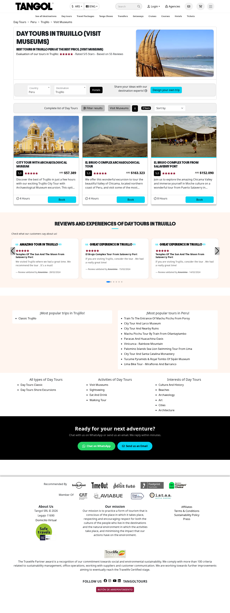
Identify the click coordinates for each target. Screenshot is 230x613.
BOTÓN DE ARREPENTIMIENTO (115, 589)
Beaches (164, 390)
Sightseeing (97, 390)
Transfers (123, 16)
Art (160, 400)
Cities (162, 405)
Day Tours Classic (32, 385)
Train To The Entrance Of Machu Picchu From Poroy (157, 318)
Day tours (66, 16)
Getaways (138, 16)
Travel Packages (85, 16)
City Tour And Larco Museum (142, 323)
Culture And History (171, 385)
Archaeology (167, 395)
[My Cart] (200, 6)
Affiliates (186, 507)
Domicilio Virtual (46, 520)
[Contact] (189, 6)
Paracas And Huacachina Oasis (143, 339)
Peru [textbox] (32, 92)
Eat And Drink (98, 395)
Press (186, 519)
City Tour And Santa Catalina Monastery (149, 354)
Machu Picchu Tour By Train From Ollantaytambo (155, 334)
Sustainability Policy (186, 515)
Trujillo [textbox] (60, 92)
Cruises (152, 16)
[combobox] (39, 90)
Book (62, 199)
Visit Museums (99, 385)
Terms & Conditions (186, 511)
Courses (165, 16)
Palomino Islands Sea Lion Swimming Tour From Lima (158, 349)
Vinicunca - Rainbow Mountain (143, 344)
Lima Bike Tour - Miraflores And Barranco (150, 364)
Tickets (191, 16)
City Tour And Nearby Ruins (141, 328)
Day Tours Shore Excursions (38, 390)
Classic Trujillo (27, 318)
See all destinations (45, 16)
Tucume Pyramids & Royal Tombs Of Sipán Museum (157, 359)
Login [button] (154, 6)
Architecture (166, 410)
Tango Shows (106, 16)
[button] (128, 6)
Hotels (178, 16)
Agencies (174, 6)
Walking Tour (98, 400)
